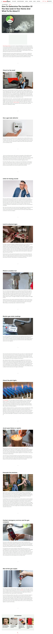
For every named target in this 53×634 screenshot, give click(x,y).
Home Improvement (20, 1)
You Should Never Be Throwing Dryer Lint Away (13, 626)
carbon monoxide (16, 102)
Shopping (38, 1)
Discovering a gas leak (6, 45)
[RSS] (45, 1)
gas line (22, 589)
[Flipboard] (43, 1)
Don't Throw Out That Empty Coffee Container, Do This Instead (30, 627)
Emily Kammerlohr (5, 13)
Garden (26, 1)
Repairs (10, 4)
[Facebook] (42, 1)
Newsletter (49, 1)
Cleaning (30, 1)
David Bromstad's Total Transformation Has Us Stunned (6, 626)
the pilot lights (5, 400)
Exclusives (14, 1)
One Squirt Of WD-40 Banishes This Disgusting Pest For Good (22, 627)
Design (34, 1)
